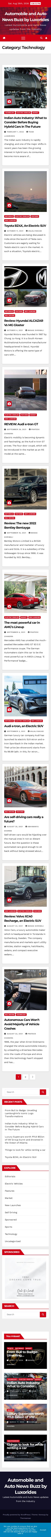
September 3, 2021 (16, 731)
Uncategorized (13, 1241)
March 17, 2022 (17, 1422)
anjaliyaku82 (35, 231)
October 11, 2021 (15, 231)
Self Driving (9, 315)
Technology (9, 112)
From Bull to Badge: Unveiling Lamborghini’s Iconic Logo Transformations (21, 1113)
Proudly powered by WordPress (17, 1515)
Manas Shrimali (36, 330)
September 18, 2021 (17, 533)
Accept (43, 1530)
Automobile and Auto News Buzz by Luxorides (25, 1486)
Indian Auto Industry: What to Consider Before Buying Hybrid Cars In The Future (25, 122)
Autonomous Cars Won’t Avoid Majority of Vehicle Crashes (21, 1024)
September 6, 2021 (16, 632)
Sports (8, 1227)
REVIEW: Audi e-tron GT (21, 424)
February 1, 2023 (15, 132)
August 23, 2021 (15, 1034)
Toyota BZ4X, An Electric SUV (25, 226)
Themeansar (25, 1518)
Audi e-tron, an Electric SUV (23, 726)
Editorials (9, 216)
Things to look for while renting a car (25, 1150)
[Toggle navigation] (23, 38)
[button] (41, 38)
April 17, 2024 (17, 1360)
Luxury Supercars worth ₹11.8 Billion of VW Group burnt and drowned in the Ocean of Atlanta (24, 1139)
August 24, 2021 (15, 926)
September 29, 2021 (17, 429)
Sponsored (11, 1219)
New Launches (10, 220)
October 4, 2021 (15, 330)
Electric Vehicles (23, 112)
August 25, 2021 (15, 827)
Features (34, 216)
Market (35, 112)
